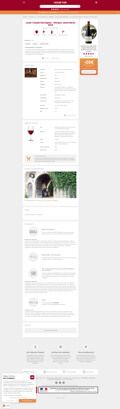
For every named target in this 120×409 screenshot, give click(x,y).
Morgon (51, 16)
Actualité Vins (67, 378)
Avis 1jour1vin (76, 378)
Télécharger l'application (88, 378)
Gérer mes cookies (67, 379)
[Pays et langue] (96, 2)
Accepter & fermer (27, 400)
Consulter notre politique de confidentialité (12, 395)
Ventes (25, 16)
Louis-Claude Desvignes (61, 16)
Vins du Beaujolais (42, 16)
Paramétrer (10, 400)
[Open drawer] (24, 2)
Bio (57, 28)
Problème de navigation (54, 379)
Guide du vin (32, 16)
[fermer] (118, 12)
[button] (6, 405)
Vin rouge (52, 28)
